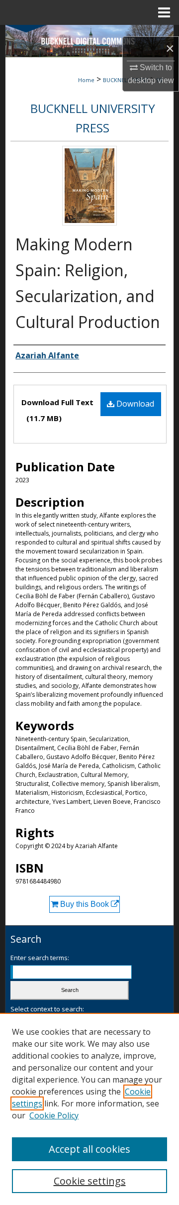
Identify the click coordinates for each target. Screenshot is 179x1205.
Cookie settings (90, 1181)
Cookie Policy (54, 1115)
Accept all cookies (89, 1149)
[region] (89, 1109)
